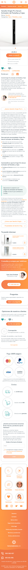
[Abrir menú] (2, 2)
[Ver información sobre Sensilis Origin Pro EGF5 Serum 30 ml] (6, 239)
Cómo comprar (19, 502)
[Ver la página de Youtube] (21, 506)
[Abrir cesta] (26, 2)
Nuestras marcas (12, 6)
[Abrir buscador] (5, 2)
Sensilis (20, 6)
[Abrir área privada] (21, 2)
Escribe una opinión (14, 324)
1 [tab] (12, 48)
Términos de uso (10, 451)
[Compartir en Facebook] (17, 74)
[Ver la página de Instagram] (11, 506)
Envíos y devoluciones (14, 535)
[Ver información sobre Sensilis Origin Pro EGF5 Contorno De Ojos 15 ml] (6, 251)
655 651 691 (9, 558)
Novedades (8, 490)
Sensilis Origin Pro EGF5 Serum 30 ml (18, 236)
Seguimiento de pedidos (14, 523)
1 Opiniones (16, 71)
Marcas (8, 476)
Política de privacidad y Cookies (14, 529)
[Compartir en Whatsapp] (13, 74)
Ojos (9, 17)
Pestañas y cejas (17, 17)
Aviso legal (14, 526)
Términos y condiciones (14, 532)
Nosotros (14, 513)
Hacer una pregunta (14, 302)
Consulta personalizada (14, 96)
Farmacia (3, 6)
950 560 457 (13, 97)
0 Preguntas (5, 71)
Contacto (14, 516)
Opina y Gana (14, 520)
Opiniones (8, 502)
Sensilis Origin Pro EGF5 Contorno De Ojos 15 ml (18, 248)
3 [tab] (15, 48)
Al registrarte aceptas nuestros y (14, 451)
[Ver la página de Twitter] (16, 506)
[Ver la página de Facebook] (7, 506)
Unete (14, 456)
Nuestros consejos (19, 476)
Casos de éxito (19, 490)
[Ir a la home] (14, 543)
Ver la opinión (14, 345)
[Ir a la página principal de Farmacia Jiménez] (14, 2)
